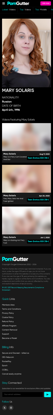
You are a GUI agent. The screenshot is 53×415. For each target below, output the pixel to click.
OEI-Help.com (8, 357)
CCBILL (5, 370)
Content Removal (9, 330)
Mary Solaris (9, 154)
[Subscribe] (47, 394)
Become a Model (9, 338)
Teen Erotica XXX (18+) (38, 158)
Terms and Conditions (11, 309)
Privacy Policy (8, 313)
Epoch (4, 366)
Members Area (8, 305)
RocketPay (6, 361)
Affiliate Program (9, 326)
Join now (45, 3)
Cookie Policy (7, 317)
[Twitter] (4, 407)
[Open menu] (3, 3)
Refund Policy (8, 322)
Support (5, 334)
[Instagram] (11, 407)
